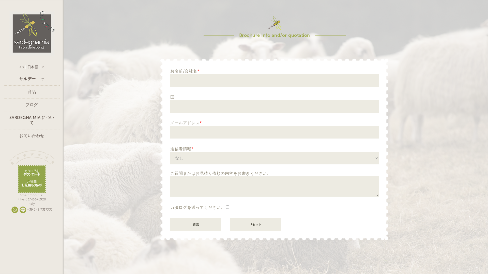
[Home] (32, 33)
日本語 (33, 67)
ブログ (31, 104)
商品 (32, 91)
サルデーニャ (31, 78)
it (43, 67)
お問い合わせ (31, 135)
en (22, 67)
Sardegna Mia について (31, 120)
